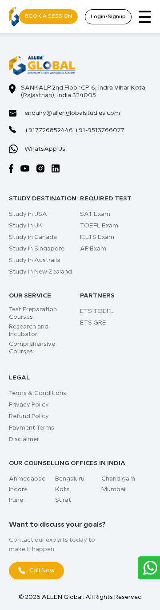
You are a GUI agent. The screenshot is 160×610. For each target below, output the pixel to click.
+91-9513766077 (99, 130)
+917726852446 (48, 130)
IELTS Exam (97, 237)
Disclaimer (24, 439)
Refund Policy (29, 416)
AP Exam (93, 249)
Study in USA (28, 214)
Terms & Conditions (37, 393)
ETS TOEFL (97, 311)
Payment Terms (31, 428)
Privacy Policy (29, 405)
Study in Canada (33, 237)
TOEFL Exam (99, 226)
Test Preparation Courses (33, 313)
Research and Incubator (28, 330)
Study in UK (26, 226)
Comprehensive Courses (32, 348)
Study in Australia (34, 260)
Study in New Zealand (40, 272)
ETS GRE (93, 323)
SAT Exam (95, 214)
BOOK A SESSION (48, 16)
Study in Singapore (36, 249)
